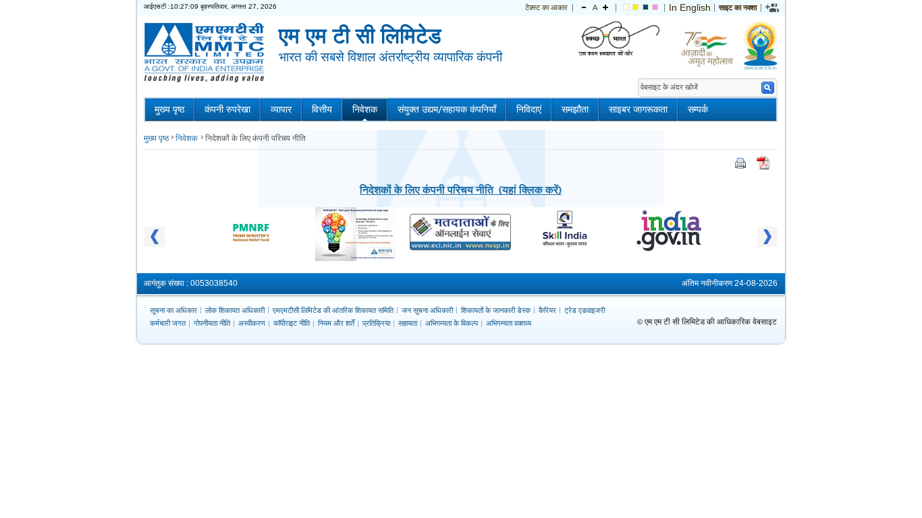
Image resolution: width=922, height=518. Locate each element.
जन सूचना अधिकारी (427, 310)
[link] (772, 7)
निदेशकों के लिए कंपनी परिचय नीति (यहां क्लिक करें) (461, 189)
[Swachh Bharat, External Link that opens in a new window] (618, 39)
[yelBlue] (646, 7)
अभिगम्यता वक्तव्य (508, 323)
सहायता (407, 323)
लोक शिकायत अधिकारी (235, 310)
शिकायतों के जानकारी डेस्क (496, 310)
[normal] (626, 7)
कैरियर (547, 310)
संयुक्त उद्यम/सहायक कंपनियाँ (447, 109)
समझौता (575, 109)
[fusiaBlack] (655, 7)
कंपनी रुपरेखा (227, 109)
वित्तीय (322, 109)
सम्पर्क (698, 109)
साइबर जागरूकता (638, 109)
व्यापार (281, 109)
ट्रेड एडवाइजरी (584, 310)
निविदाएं (528, 109)
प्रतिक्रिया (376, 323)
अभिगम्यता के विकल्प (451, 323)
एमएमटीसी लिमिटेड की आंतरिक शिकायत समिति (333, 310)
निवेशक (364, 109)
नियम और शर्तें (336, 323)
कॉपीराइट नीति (291, 323)
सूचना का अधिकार (173, 310)
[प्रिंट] (740, 165)
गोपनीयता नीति (212, 323)
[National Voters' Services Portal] (460, 246)
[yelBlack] (635, 7)
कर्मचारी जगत (168, 323)
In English (690, 7)
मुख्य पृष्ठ (169, 109)
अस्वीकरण (251, 323)
